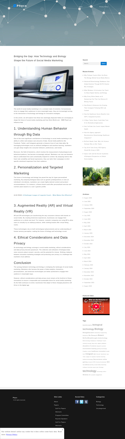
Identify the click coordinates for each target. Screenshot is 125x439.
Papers (91, 6)
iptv (95, 354)
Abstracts (58, 412)
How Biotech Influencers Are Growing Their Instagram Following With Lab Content (95, 108)
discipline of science (89, 346)
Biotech (101, 335)
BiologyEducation (88, 332)
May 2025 (87, 222)
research (90, 362)
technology (89, 370)
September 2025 (89, 208)
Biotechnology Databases (89, 340)
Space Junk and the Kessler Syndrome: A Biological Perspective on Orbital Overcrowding (96, 156)
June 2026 (87, 201)
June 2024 (87, 250)
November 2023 (89, 275)
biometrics (85, 335)
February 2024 (88, 265)
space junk (96, 367)
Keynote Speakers (61, 418)
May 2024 (87, 254)
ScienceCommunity (101, 362)
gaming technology (102, 348)
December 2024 (89, 236)
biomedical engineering (101, 332)
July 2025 (87, 215)
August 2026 (88, 198)
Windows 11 (87, 374)
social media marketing (100, 364)
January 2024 (88, 268)
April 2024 (87, 258)
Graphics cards (87, 351)
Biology (99, 329)
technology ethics (101, 371)
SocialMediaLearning (88, 364)
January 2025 (88, 233)
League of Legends (91, 356)
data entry (94, 343)
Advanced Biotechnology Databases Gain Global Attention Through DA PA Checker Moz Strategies (97, 84)
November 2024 (89, 240)
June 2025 (87, 219)
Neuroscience (97, 359)
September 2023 (89, 282)
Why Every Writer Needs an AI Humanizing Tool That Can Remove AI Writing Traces (96, 99)
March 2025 (87, 229)
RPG (94, 362)
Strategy (101, 367)
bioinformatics (87, 325)
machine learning (100, 356)
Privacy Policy (103, 6)
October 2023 (88, 279)
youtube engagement (96, 374)
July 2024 (87, 247)
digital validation (102, 343)
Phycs (15, 397)
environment (87, 348)
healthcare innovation (98, 351)
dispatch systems (101, 346)
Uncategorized (101, 408)
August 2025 (88, 212)
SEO (108, 362)
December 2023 (89, 272)
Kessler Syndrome (101, 354)
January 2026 (88, 205)
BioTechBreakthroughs (90, 338)
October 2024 (88, 243)
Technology (100, 405)
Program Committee (62, 415)
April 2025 (87, 226)
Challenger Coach (101, 340)
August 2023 (88, 286)
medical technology (88, 359)
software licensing (87, 367)
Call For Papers (60, 408)
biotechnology (102, 338)
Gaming (94, 348)
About (80, 6)
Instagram (89, 354)
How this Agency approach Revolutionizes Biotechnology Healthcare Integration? (96, 135)
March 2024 (87, 261)
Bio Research (93, 335)
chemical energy (87, 343)
